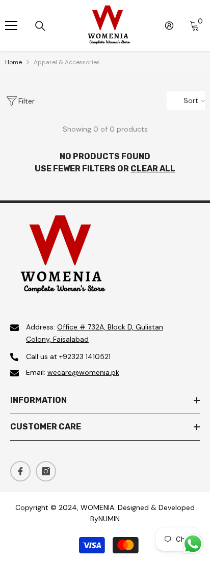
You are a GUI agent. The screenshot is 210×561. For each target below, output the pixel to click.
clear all (152, 168)
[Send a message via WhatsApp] (193, 544)
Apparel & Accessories (67, 62)
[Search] (40, 26)
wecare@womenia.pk (83, 372)
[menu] (11, 25)
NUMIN (109, 518)
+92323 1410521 (85, 356)
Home (13, 62)
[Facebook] (20, 471)
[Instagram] (46, 471)
